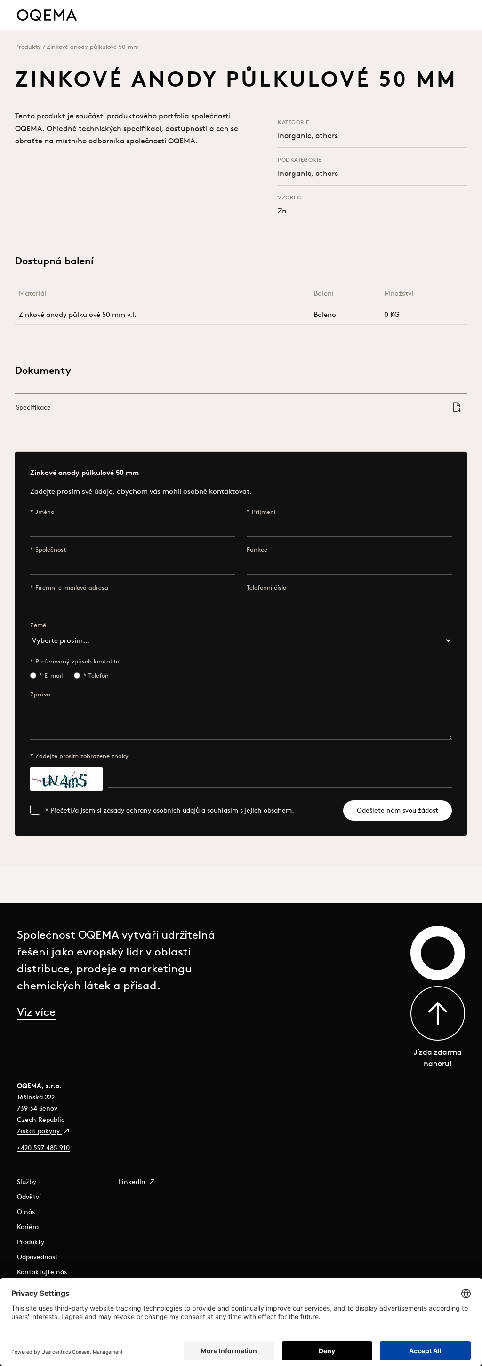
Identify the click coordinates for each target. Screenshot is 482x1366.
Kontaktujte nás (42, 1272)
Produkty (28, 47)
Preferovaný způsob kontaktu (77, 661)
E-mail (53, 675)
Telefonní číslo (266, 588)
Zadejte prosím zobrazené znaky (82, 756)
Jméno (44, 512)
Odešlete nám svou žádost (397, 810)
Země (38, 625)
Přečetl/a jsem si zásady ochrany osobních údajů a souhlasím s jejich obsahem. (172, 810)
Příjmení (263, 512)
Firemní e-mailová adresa (71, 588)
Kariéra (28, 1227)
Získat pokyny (39, 1131)
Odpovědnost (37, 1257)
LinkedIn (133, 1181)
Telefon (98, 675)
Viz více (36, 1011)
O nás (26, 1212)
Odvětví (29, 1196)
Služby (26, 1181)
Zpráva (40, 694)
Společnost (50, 549)
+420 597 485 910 (43, 1148)
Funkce (257, 549)
